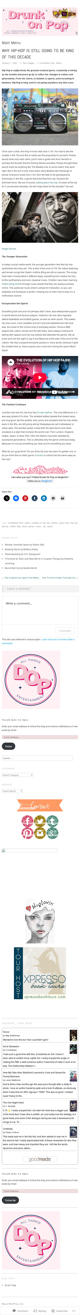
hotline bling (15, 526)
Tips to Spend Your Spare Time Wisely (20, 577)
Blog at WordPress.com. (13, 1303)
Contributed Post (47, 62)
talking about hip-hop (47, 182)
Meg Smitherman (13, 1035)
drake (27, 522)
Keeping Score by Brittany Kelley (21, 549)
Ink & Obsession (11, 1046)
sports (50, 526)
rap (44, 526)
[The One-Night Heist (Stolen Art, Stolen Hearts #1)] (73, 1105)
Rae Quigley (28, 62)
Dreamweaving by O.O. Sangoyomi (22, 554)
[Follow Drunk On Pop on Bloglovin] (40, 481)
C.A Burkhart (11, 1050)
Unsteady (8, 1128)
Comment (65, 630)
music (38, 526)
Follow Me (10, 1200)
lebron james (28, 526)
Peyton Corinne (12, 1132)
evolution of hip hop (40, 522)
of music (38, 455)
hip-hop (5, 526)
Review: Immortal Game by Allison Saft (24, 544)
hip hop (74, 522)
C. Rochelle (10, 1106)
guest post (64, 522)
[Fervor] (73, 1034)
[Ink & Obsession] (73, 1048)
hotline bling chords (12, 283)
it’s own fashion (44, 412)
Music (59, 62)
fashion (54, 522)
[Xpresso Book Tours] (40, 973)
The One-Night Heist (13, 1102)
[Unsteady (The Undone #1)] (73, 1131)
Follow (8, 746)
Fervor (6, 1031)
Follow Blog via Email (15, 720)
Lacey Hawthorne (13, 1080)
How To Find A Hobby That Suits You (60, 577)
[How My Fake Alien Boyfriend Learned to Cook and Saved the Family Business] (73, 1075)
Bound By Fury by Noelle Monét (21, 567)
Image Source (9, 248)
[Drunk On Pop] (40, 23)
